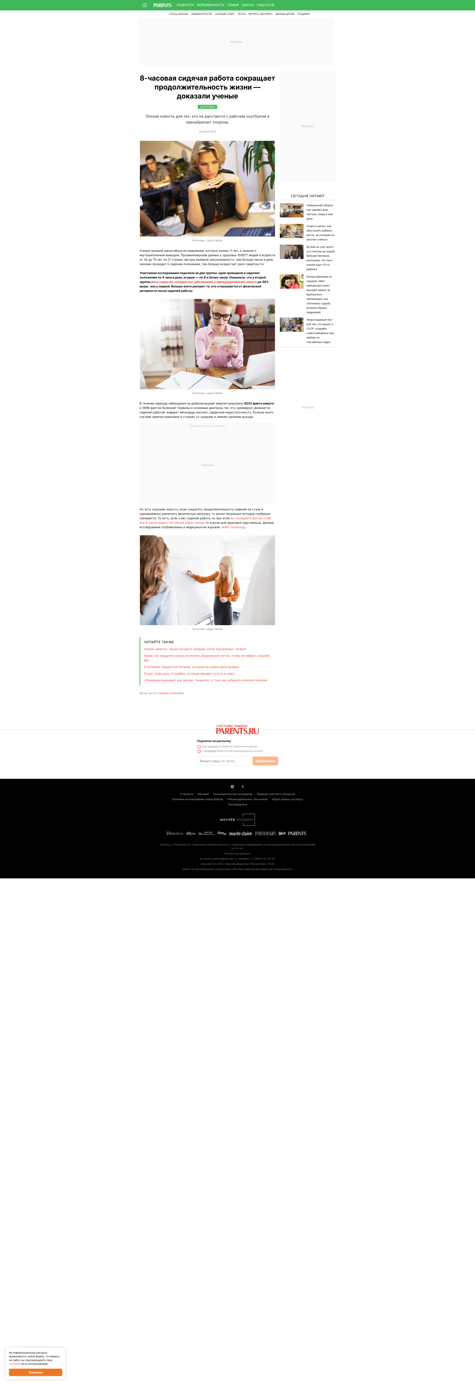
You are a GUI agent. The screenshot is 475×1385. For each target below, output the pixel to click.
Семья (233, 5)
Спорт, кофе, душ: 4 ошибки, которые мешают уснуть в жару (189, 673)
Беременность (210, 5)
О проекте (186, 794)
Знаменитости (201, 14)
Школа (248, 5)
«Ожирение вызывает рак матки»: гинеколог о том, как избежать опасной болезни (205, 680)
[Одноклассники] (242, 786)
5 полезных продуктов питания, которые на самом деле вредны (191, 667)
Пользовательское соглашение (232, 794)
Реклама (203, 794)
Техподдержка (237, 804)
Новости (185, 5)
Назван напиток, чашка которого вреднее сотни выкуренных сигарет (195, 649)
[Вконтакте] (232, 786)
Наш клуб (265, 5)
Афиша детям (285, 14)
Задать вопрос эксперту (287, 799)
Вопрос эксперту (261, 14)
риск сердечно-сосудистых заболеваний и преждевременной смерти (204, 282)
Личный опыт (225, 14)
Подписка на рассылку (214, 741)
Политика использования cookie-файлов (197, 799)
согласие (212, 746)
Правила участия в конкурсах (276, 794)
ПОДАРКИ (303, 14)
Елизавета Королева (171, 693)
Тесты (242, 14)
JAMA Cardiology (233, 527)
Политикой (210, 750)
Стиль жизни (178, 14)
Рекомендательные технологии (247, 799)
